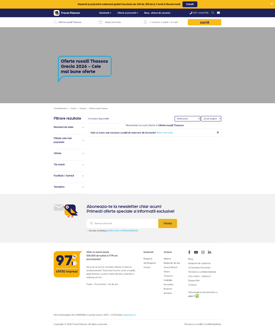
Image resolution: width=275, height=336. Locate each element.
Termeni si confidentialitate (202, 272)
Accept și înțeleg (113, 230)
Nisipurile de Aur (172, 263)
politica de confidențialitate (122, 230)
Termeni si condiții (193, 324)
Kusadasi (168, 284)
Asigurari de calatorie (199, 263)
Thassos (168, 276)
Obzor (167, 271)
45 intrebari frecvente (199, 267)
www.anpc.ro (129, 315)
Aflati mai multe (165, 133)
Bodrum (168, 289)
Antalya (168, 293)
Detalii (190, 4)
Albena (167, 259)
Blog (190, 259)
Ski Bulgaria (150, 263)
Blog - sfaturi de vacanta (157, 13)
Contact (192, 285)
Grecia (147, 267)
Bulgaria (148, 259)
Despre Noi (194, 280)
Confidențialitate (212, 324)
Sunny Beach (170, 267)
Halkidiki (168, 280)
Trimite (167, 223)
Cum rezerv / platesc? (199, 276)
